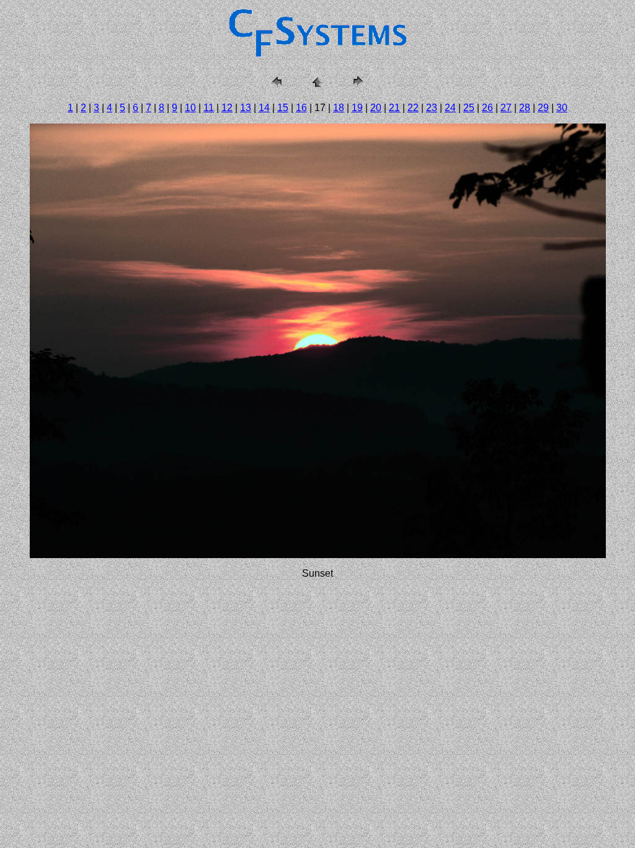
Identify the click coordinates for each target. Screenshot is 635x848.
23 (431, 107)
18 (338, 107)
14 (264, 107)
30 (561, 107)
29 (543, 107)
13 (245, 107)
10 (190, 107)
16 (301, 107)
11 (208, 107)
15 (282, 107)
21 (394, 107)
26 (487, 107)
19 (357, 107)
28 (524, 107)
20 (375, 107)
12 (227, 107)
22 (413, 107)
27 (506, 107)
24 (450, 107)
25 (468, 107)
